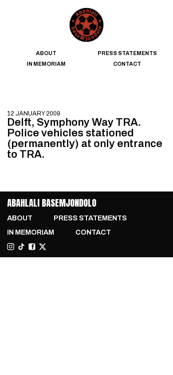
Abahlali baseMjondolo (51, 203)
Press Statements (127, 53)
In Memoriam (46, 64)
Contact (127, 64)
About (46, 53)
